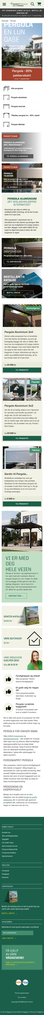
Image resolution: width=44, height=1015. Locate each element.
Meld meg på (8, 938)
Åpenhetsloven (7, 856)
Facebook (5, 871)
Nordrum (33, 1012)
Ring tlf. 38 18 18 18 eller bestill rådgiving (20, 963)
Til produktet (22, 370)
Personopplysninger (22, 993)
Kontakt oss (6, 832)
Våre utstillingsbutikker (10, 836)
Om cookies (22, 997)
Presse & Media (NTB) (9, 849)
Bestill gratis (8, 913)
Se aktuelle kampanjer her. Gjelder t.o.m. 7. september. (22, 15)
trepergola (18, 736)
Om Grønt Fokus (8, 843)
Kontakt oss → (16, 596)
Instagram (5, 874)
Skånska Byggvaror (23, 1012)
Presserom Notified (9, 853)
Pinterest (5, 877)
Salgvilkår (5, 839)
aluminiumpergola (11, 739)
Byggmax (40, 1012)
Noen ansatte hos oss (9, 846)
